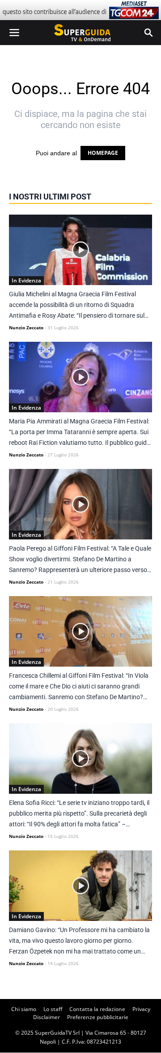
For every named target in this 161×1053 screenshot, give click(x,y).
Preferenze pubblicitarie (97, 1017)
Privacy (141, 1009)
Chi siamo (23, 1009)
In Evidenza (26, 280)
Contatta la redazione (97, 1009)
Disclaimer (46, 1017)
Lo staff (52, 1009)
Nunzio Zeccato (26, 327)
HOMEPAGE (103, 153)
